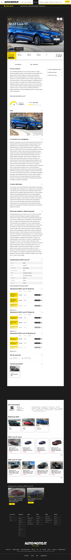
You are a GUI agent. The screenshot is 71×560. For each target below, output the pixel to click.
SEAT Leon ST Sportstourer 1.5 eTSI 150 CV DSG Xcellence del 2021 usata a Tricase (14, 473)
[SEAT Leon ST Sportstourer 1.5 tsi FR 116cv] (41, 347)
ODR (37, 549)
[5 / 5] (36, 104)
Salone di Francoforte (29, 518)
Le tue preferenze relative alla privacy (17, 559)
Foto (11, 111)
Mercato (55, 514)
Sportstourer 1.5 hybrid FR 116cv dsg (13, 305)
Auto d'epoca (55, 520)
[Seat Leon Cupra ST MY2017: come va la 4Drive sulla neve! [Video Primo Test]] (16, 493)
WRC (19, 533)
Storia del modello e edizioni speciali (22, 211)
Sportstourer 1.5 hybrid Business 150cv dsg (13, 300)
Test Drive (58, 407)
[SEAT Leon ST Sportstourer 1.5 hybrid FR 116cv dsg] (41, 305)
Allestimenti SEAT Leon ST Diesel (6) (22, 312)
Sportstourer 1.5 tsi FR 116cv (14, 347)
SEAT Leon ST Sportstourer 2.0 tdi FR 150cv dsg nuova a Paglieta (56, 449)
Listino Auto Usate (47, 518)
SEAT (11, 19)
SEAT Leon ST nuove (53, 75)
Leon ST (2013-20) (14, 374)
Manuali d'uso (51, 407)
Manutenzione (38, 518)
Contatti (49, 549)
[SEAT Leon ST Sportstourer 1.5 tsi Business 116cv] (41, 339)
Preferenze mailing (61, 549)
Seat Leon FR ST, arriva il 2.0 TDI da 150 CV (35, 499)
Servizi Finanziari (45, 408)
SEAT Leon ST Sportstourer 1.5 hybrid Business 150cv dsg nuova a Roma (41, 450)
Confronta (12, 57)
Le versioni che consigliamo (19, 139)
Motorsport (21, 514)
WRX (19, 535)
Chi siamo (44, 549)
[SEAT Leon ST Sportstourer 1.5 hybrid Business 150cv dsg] (41, 300)
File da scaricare (15, 355)
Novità (29, 497)
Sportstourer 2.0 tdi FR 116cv (14, 327)
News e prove (12, 514)
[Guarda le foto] (11, 49)
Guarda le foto (19, 48)
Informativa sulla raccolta (5, 559)
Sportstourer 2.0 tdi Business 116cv (14, 318)
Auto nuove (55, 516)
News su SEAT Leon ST (39, 409)
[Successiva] (41, 124)
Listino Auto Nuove (47, 516)
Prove (10, 518)
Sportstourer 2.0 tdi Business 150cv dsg (14, 322)
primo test (11, 497)
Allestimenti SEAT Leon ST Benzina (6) (22, 333)
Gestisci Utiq (54, 549)
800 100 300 (18, 409)
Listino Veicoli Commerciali (48, 520)
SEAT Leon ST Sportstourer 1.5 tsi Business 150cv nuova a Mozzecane (14, 449)
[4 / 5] (34, 104)
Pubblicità (33, 549)
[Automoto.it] (11, 2)
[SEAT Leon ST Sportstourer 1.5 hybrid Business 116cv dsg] (41, 295)
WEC (19, 531)
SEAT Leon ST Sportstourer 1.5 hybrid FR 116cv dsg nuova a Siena (28, 449)
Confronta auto (42, 6)
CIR (19, 527)
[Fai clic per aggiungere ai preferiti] (61, 19)
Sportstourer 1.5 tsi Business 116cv (14, 339)
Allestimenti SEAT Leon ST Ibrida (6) (22, 289)
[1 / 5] (29, 104)
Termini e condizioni (16, 549)
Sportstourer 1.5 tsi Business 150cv (14, 343)
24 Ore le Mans (20, 529)
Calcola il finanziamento (53, 69)
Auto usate (55, 518)
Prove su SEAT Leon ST (49, 409)
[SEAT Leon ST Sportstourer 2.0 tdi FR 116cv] (41, 327)
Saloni (28, 514)
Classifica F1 (20, 520)
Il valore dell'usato (16, 184)
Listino (46, 514)
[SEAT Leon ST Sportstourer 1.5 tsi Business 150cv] (41, 343)
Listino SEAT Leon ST (58, 409)
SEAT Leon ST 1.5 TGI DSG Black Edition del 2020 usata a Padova (42, 472)
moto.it (32, 555)
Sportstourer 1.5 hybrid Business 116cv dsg (13, 295)
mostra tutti (13, 310)
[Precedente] (11, 124)
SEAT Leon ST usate (52, 72)
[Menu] (2, 2)
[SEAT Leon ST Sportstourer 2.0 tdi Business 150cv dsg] (41, 322)
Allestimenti (18, 64)
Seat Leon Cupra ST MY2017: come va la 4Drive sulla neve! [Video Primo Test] (16, 500)
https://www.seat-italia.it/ (20, 410)
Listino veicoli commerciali (33, 6)
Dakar (19, 525)
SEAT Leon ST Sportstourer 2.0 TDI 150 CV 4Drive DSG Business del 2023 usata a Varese (56, 473)
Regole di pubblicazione (25, 549)
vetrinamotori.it (44, 555)
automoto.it (26, 555)
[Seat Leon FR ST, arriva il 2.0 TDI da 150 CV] (35, 493)
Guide (37, 514)
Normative (37, 520)
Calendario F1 (20, 518)
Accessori (34, 408)
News (10, 516)
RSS (40, 549)
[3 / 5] (32, 104)
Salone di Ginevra (29, 520)
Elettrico (11, 520)
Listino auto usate (23, 6)
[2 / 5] (31, 104)
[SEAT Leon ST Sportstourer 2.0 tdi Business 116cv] (41, 317)
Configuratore (44, 407)
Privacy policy (8, 549)
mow (37, 555)
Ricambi (38, 408)
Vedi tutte (62, 454)
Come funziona (38, 516)
